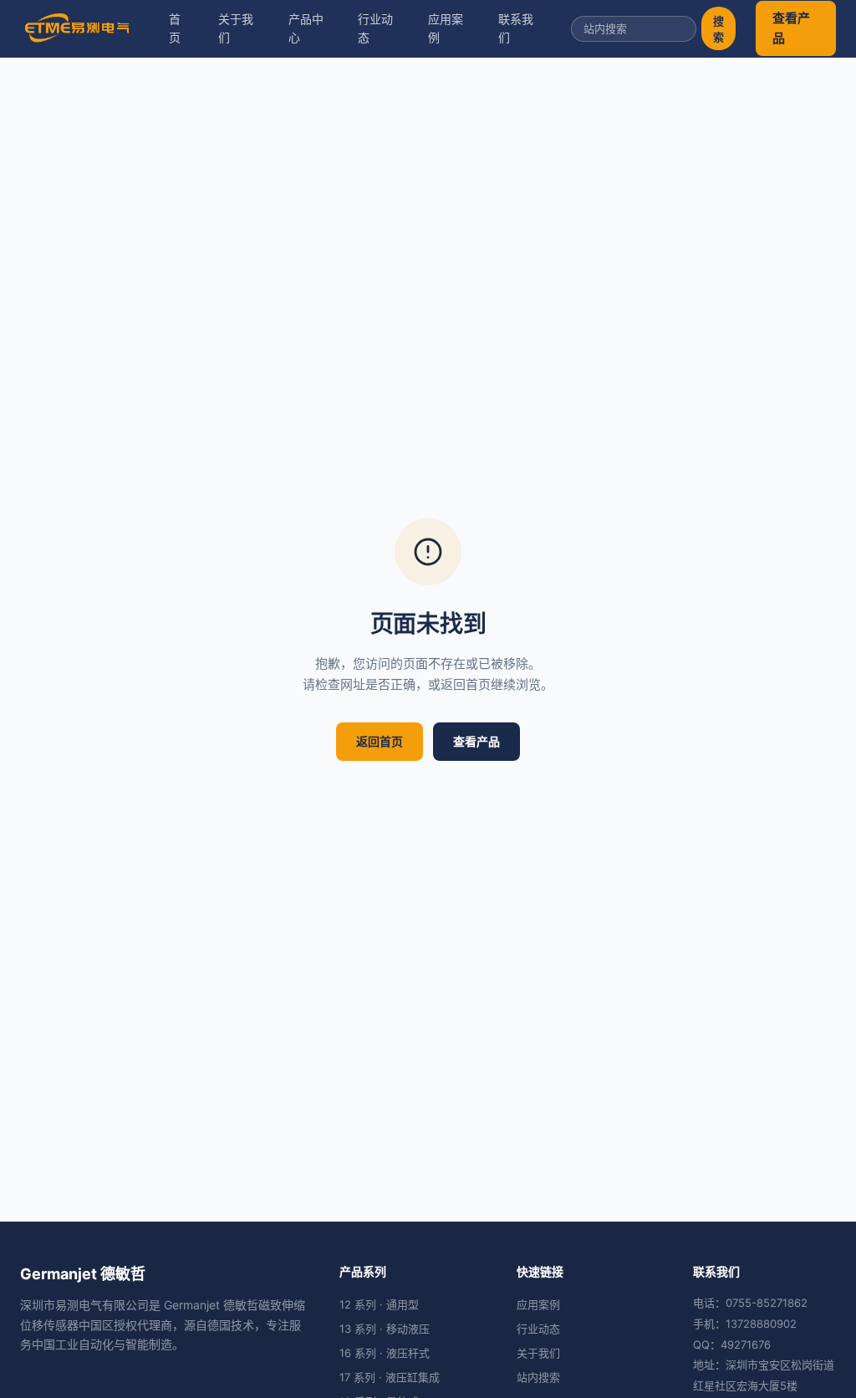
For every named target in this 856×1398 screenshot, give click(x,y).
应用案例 (445, 28)
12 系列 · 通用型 (379, 1304)
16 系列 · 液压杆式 (384, 1353)
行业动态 (375, 28)
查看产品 (791, 28)
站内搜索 (538, 1377)
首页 (175, 28)
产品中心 (306, 28)
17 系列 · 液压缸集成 (389, 1377)
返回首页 (379, 741)
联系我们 (515, 28)
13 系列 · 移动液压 (384, 1328)
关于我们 (235, 28)
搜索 (718, 29)
